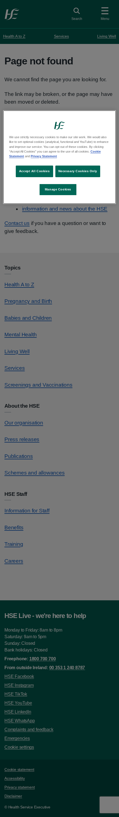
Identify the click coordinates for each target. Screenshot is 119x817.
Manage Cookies (58, 189)
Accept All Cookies (34, 171)
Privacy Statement (44, 156)
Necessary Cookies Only (77, 171)
